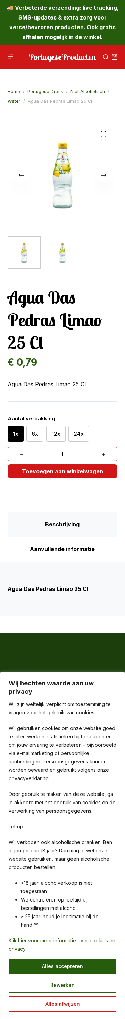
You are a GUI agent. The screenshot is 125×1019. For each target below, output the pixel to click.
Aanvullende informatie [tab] (62, 549)
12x (55, 433)
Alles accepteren (62, 966)
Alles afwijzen (62, 1004)
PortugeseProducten (62, 57)
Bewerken (62, 985)
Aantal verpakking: (32, 418)
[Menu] (10, 57)
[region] (62, 845)
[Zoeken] (105, 57)
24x (79, 433)
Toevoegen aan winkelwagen (62, 471)
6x (35, 433)
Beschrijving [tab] (62, 524)
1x (15, 433)
